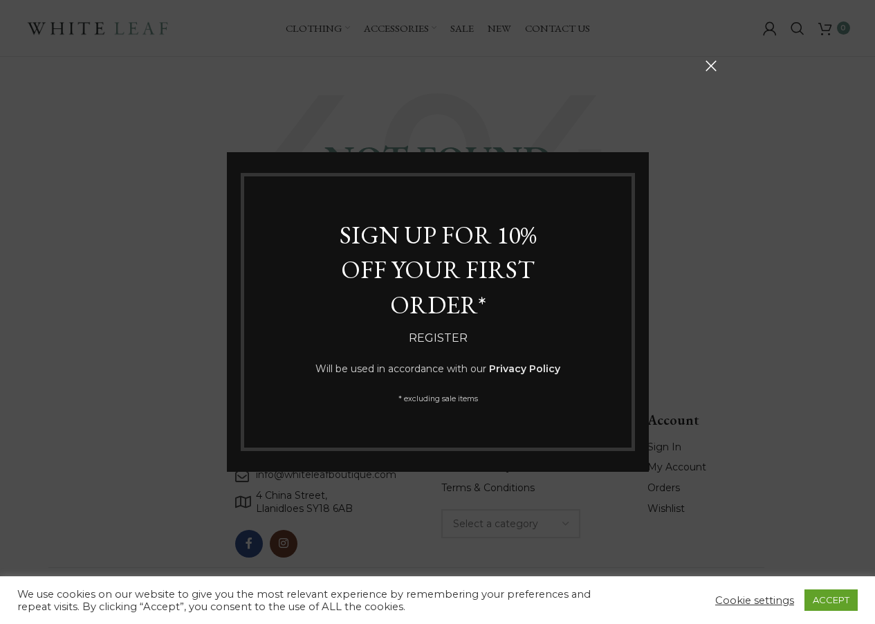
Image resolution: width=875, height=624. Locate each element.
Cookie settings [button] (754, 600)
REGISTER (437, 338)
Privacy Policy (524, 369)
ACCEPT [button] (831, 599)
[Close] (711, 65)
